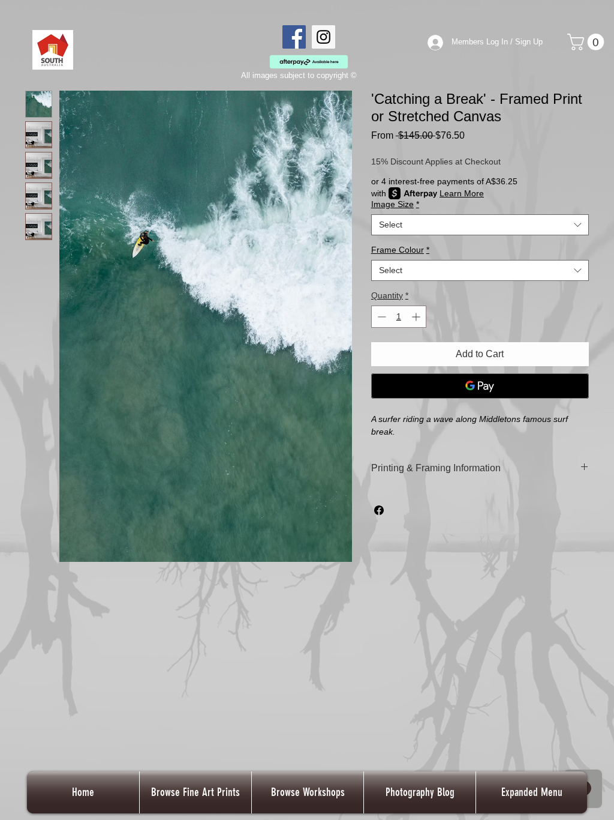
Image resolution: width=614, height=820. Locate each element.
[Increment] (417, 316)
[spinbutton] (399, 316)
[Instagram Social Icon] (323, 37)
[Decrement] (380, 316)
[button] (587, 42)
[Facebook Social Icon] (294, 37)
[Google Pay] (480, 386)
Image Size (395, 204)
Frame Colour (400, 250)
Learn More (462, 193)
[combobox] (480, 224)
